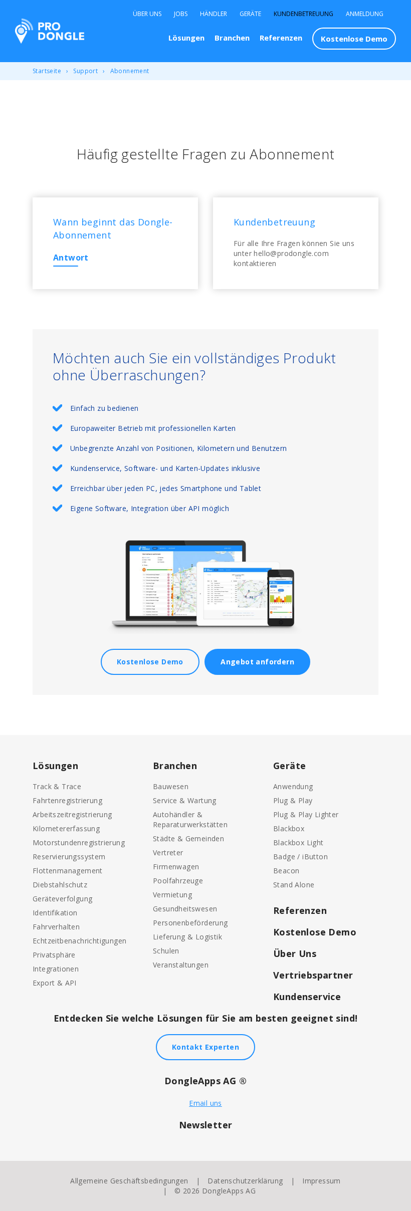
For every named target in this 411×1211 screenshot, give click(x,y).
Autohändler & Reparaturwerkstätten (190, 819)
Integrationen (56, 969)
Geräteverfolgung (62, 898)
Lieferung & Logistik (187, 936)
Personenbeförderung (190, 922)
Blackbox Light (298, 842)
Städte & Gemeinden (188, 838)
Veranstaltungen (181, 965)
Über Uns (147, 14)
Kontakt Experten (205, 1047)
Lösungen (186, 38)
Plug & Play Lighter (306, 814)
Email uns (205, 1103)
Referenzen (281, 38)
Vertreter (168, 852)
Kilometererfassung (66, 828)
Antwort (71, 257)
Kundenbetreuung (303, 14)
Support (85, 71)
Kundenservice (307, 997)
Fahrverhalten (56, 926)
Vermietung (172, 894)
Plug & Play (292, 800)
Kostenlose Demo (354, 39)
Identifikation (55, 912)
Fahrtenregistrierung (67, 800)
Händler (213, 14)
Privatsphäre (54, 954)
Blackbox (288, 828)
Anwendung (293, 786)
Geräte (250, 14)
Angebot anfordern (257, 661)
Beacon (286, 870)
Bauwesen (170, 786)
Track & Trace (57, 786)
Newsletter (206, 1125)
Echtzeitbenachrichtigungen (79, 940)
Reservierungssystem (69, 856)
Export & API (55, 983)
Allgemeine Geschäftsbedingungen (129, 1180)
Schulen (166, 950)
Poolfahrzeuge (178, 880)
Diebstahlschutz (60, 884)
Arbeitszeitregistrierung (72, 814)
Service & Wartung (185, 800)
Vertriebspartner (313, 975)
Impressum (321, 1180)
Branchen (232, 38)
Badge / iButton (300, 856)
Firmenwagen (176, 866)
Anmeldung (364, 14)
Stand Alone (293, 884)
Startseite (47, 71)
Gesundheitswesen (185, 908)
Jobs (180, 14)
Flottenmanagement (68, 870)
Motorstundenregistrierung (79, 842)
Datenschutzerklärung (245, 1180)
